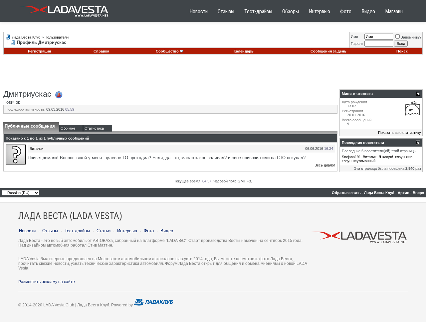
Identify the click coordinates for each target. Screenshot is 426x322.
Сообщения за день (328, 51)
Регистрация (39, 51)
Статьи (103, 230)
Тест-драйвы (258, 11)
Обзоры (290, 11)
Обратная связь (346, 193)
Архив (403, 193)
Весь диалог (325, 165)
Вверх (418, 193)
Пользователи (57, 37)
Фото (345, 11)
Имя (354, 37)
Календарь (244, 51)
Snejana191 (351, 157)
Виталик (36, 149)
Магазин (394, 11)
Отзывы (226, 11)
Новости (198, 11)
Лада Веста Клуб (26, 37)
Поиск (402, 51)
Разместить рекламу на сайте (46, 281)
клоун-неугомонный (358, 161)
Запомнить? (411, 37)
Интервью (319, 11)
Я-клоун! (385, 157)
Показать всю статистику (399, 133)
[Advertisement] (213, 74)
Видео (368, 11)
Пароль (357, 44)
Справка (101, 51)
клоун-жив (403, 157)
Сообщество (167, 51)
